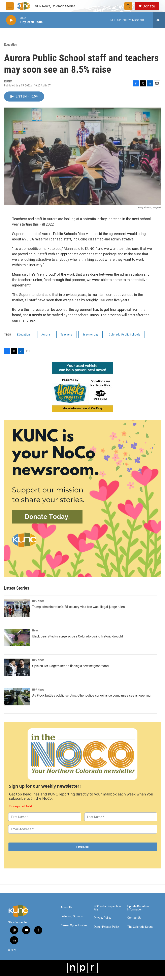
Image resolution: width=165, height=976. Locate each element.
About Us (66, 907)
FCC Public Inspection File (107, 908)
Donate (148, 6)
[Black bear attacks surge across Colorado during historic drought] (17, 637)
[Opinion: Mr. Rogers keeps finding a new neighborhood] (17, 667)
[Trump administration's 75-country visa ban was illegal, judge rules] (17, 608)
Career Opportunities (74, 925)
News (35, 630)
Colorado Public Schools (124, 334)
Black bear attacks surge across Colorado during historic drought (77, 636)
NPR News (38, 600)
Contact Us (134, 917)
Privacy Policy (102, 917)
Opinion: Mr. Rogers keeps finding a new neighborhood (70, 666)
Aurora (45, 334)
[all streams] (159, 20)
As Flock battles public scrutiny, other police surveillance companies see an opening (91, 695)
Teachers (66, 334)
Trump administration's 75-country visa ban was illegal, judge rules (78, 607)
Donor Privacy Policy (107, 926)
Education (10, 44)
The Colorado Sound (140, 926)
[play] (11, 20)
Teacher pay (90, 334)
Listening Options (72, 916)
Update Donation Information (138, 908)
